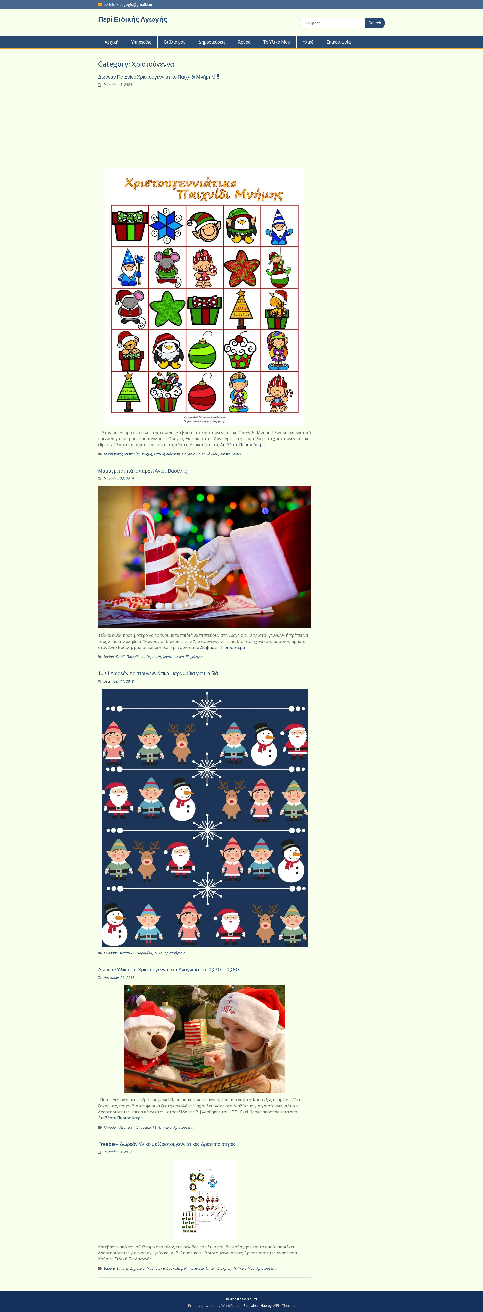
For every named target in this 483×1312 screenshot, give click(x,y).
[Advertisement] (204, 128)
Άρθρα (244, 42)
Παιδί (120, 656)
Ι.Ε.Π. (157, 1127)
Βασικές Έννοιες (116, 1268)
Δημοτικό (144, 1127)
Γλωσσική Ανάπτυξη (119, 953)
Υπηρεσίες (141, 42)
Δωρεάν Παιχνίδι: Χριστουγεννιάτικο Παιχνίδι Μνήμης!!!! (158, 77)
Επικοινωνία (339, 42)
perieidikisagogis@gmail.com (129, 4)
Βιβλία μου (175, 42)
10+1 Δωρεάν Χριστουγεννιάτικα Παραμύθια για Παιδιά (158, 673)
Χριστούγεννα (230, 454)
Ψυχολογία (194, 656)
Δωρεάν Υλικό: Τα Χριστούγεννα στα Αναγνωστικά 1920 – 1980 (168, 969)
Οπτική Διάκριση (167, 454)
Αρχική (111, 42)
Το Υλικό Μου (276, 42)
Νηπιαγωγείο (194, 1268)
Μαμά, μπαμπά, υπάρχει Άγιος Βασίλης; (142, 471)
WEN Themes (284, 1305)
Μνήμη (146, 454)
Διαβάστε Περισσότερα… (243, 444)
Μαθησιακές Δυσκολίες (121, 454)
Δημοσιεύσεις (211, 42)
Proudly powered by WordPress (213, 1305)
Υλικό (308, 42)
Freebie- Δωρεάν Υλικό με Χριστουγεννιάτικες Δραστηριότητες (167, 1144)
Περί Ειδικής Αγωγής (132, 19)
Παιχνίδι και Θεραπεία (144, 656)
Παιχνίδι (188, 454)
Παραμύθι (144, 953)
